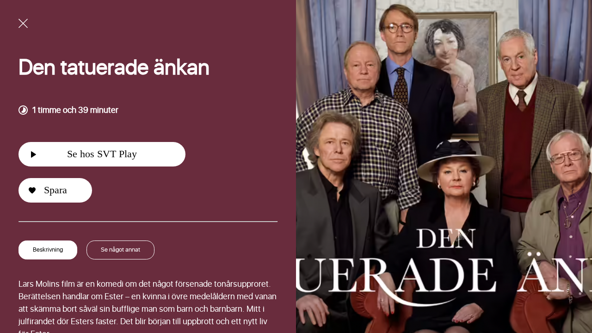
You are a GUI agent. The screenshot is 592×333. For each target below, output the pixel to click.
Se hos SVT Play (102, 154)
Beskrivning (48, 250)
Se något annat (120, 250)
